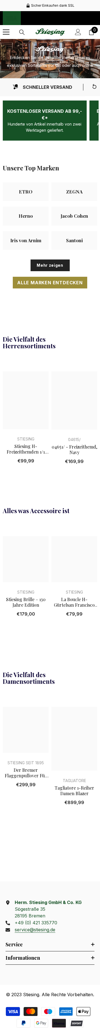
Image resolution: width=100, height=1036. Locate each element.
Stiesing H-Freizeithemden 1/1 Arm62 (26, 449)
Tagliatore (74, 780)
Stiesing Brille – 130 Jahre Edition (26, 602)
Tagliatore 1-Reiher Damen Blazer (74, 790)
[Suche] (22, 32)
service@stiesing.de (35, 929)
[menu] (6, 32)
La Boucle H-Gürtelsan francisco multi (74, 602)
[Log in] (78, 32)
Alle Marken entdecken (50, 282)
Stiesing (25, 439)
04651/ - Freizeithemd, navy (74, 449)
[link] (42, 87)
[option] (50, 5)
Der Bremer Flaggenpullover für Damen (26, 772)
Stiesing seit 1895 (26, 762)
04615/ (74, 439)
